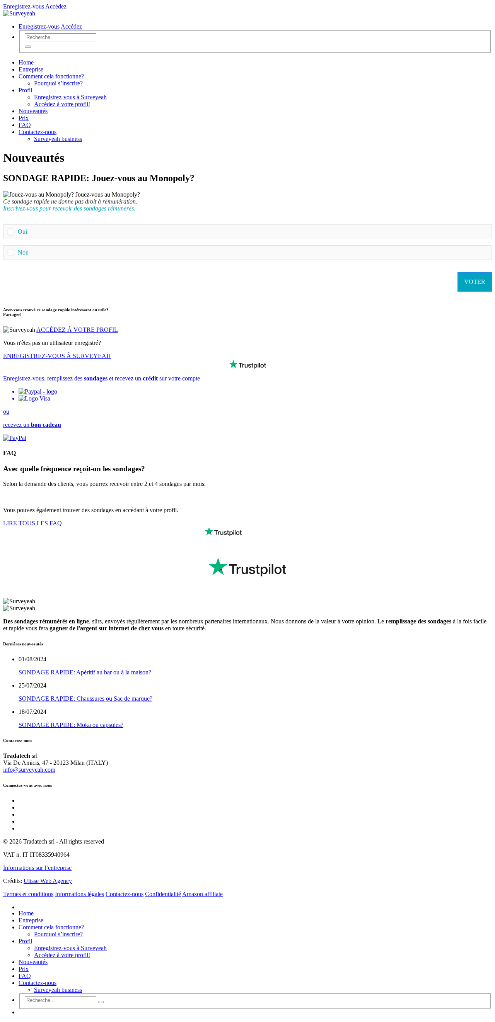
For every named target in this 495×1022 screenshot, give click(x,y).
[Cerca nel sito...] (28, 47)
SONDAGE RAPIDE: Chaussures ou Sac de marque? (85, 698)
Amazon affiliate (202, 894)
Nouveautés (33, 111)
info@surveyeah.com (29, 769)
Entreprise (31, 69)
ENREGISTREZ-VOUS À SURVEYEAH (57, 356)
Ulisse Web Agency (48, 881)
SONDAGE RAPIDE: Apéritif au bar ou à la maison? (85, 672)
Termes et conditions (28, 894)
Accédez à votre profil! (62, 104)
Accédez (56, 6)
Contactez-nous (37, 132)
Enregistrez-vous (23, 6)
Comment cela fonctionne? (51, 76)
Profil (25, 90)
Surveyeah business (58, 139)
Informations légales (79, 894)
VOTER (474, 281)
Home (26, 62)
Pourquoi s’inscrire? (58, 83)
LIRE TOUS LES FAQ (32, 523)
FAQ (25, 125)
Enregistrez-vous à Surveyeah (70, 97)
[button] (253, 232)
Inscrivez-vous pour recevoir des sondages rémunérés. (69, 208)
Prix (24, 118)
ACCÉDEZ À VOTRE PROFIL (77, 329)
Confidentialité (163, 894)
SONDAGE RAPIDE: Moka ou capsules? (71, 725)
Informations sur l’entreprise (37, 867)
